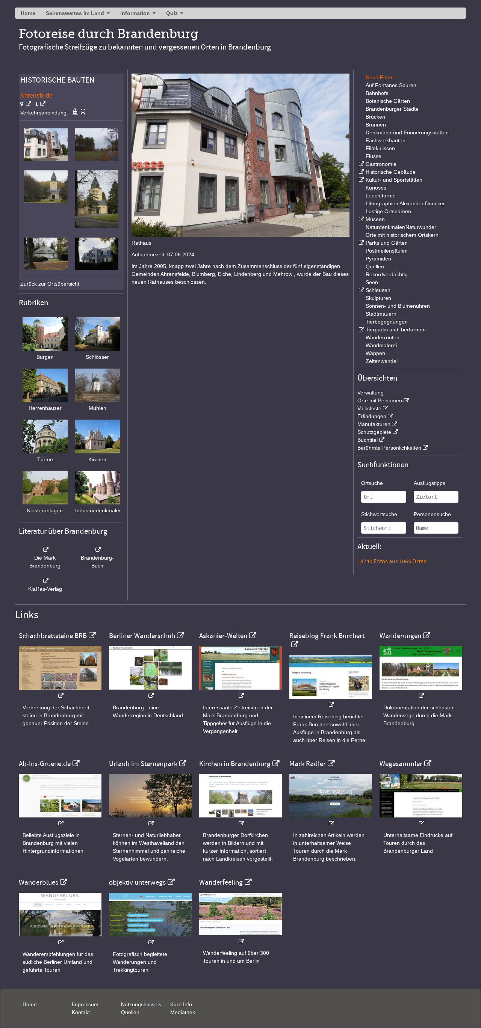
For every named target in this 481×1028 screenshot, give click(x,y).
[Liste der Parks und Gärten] (360, 243)
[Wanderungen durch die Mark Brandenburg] (421, 692)
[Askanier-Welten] (240, 692)
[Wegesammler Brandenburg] (421, 819)
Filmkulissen (380, 148)
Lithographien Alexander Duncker (405, 203)
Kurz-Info (181, 1004)
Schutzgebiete (374, 432)
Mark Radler (307, 763)
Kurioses (376, 188)
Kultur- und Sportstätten (394, 180)
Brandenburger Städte (392, 109)
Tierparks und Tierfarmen (396, 330)
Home (28, 13)
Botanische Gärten (388, 101)
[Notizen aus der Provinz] (330, 819)
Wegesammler (401, 763)
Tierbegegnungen (387, 322)
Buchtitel (367, 440)
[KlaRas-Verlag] (45, 581)
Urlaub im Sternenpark (143, 763)
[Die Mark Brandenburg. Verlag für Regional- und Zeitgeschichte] (45, 549)
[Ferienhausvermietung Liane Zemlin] (150, 819)
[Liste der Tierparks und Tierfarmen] (360, 330)
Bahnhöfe (377, 93)
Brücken (375, 117)
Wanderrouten (382, 337)
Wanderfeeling (221, 882)
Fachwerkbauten (385, 140)
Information (135, 13)
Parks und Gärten (387, 243)
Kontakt (81, 1012)
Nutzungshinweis (141, 1004)
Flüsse (373, 156)
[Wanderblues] (60, 938)
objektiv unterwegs (137, 882)
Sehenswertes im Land (75, 13)
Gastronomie (381, 164)
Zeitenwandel (382, 361)
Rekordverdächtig (387, 274)
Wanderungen (400, 635)
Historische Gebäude (391, 172)
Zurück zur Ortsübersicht (49, 284)
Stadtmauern (381, 314)
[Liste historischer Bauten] (360, 172)
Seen (372, 282)
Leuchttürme (381, 196)
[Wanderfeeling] (240, 937)
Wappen (375, 353)
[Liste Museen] (360, 219)
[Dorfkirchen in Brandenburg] (240, 819)
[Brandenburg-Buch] (97, 549)
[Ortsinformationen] (40, 104)
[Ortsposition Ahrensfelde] (25, 104)
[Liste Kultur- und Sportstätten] (360, 180)
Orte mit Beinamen (379, 400)
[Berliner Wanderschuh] (150, 692)
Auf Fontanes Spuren (391, 85)
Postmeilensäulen (387, 251)
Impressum (85, 1004)
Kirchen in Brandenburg (235, 763)
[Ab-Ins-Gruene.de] (60, 819)
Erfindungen (371, 416)
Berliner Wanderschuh (142, 635)
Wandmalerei (381, 345)
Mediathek (182, 1012)
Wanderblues (38, 882)
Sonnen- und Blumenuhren (398, 306)
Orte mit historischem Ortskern (402, 235)
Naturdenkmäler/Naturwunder (401, 227)
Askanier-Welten (223, 635)
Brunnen (376, 125)
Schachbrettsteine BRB (53, 635)
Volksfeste (369, 408)
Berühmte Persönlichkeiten (389, 448)
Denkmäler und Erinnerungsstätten (407, 132)
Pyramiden (378, 259)
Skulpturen (378, 298)
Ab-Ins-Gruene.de (45, 763)
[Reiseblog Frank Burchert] (330, 701)
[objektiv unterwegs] (150, 938)
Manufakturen (373, 424)
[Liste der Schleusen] (360, 290)
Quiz (172, 13)
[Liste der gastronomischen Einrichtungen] (360, 164)
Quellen (375, 266)
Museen (375, 219)
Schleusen (378, 290)
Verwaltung (370, 393)
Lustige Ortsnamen (388, 211)
